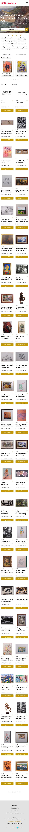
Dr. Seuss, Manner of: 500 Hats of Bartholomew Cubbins (7, 747)
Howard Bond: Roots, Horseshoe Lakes (6, 542)
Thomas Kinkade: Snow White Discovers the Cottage (21, 454)
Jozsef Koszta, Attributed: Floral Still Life (6, 571)
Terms (3, 102)
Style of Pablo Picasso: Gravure (6, 191)
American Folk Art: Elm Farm (22, 191)
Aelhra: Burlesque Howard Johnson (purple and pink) (21, 425)
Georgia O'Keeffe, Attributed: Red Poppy (6, 74)
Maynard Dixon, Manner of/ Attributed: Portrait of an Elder (22, 571)
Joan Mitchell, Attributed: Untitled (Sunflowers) (21, 74)
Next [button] (26, 70)
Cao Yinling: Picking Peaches (6, 688)
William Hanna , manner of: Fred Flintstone (21, 542)
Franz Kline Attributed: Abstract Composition (5, 513)
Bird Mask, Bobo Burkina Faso (6, 717)
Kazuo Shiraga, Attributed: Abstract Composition (6, 337)
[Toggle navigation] (27, 3)
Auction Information (21, 54)
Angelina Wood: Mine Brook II (21, 659)
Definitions (19, 102)
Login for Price (7, 110)
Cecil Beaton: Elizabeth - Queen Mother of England (7, 220)
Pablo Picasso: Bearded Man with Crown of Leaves (7, 776)
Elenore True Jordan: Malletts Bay (21, 776)
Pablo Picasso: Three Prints (20, 483)
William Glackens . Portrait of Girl (22, 366)
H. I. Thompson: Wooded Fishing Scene (21, 513)
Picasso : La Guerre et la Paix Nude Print (7, 600)
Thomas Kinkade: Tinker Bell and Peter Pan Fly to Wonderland (21, 249)
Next (20, 792)
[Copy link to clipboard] (8, 35)
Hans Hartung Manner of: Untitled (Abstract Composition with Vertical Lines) (7, 454)
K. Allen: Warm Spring (6, 162)
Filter (5, 84)
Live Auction (6, 13)
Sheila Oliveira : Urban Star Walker (7, 425)
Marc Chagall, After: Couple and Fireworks (6, 659)
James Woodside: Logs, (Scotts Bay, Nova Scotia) (21, 220)
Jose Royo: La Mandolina (5, 396)
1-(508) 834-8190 (14, 810)
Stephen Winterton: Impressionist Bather (5, 483)
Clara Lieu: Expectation (19, 279)
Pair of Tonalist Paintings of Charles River (20, 162)
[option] (7, 68)
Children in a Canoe (20, 337)
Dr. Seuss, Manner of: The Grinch (21, 396)
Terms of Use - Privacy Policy (14, 821)
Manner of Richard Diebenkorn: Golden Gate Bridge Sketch (7, 366)
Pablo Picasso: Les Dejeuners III (21, 688)
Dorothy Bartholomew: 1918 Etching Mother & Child (20, 630)
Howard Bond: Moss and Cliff (5, 630)
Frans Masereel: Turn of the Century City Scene (22, 132)
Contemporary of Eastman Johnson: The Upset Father (7, 249)
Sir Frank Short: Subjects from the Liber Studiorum (7, 132)
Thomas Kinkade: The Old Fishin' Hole (6, 308)
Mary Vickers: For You (21, 747)
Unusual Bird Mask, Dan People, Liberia (21, 308)
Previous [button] (3, 70)
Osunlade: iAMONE (22, 600)
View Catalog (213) (13, 29)
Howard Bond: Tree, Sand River (21, 717)
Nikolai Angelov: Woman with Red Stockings (6, 279)
